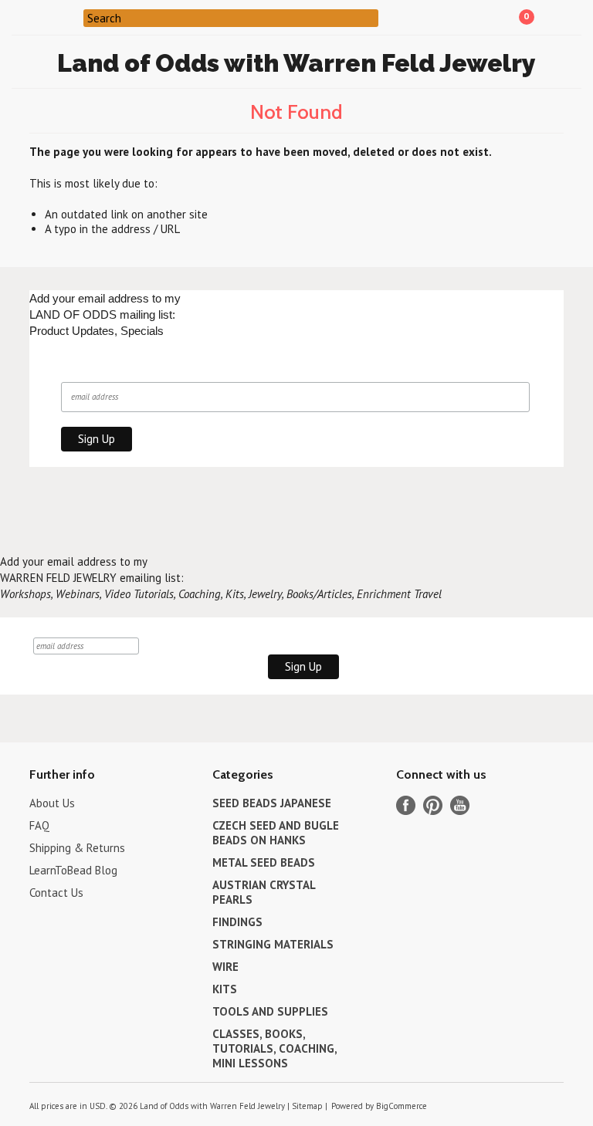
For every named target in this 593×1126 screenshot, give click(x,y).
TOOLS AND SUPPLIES (270, 1011)
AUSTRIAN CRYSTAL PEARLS (263, 892)
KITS (224, 989)
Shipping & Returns (77, 847)
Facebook (405, 805)
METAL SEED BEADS (263, 862)
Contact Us (56, 892)
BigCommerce (401, 1106)
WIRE (225, 966)
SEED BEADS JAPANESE (271, 803)
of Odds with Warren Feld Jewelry (296, 63)
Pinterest (432, 805)
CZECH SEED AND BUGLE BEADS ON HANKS (275, 832)
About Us (52, 803)
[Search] (73, 16)
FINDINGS (237, 922)
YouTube (459, 805)
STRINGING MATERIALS (273, 944)
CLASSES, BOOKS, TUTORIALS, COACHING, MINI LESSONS (274, 1048)
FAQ (39, 825)
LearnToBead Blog (73, 870)
